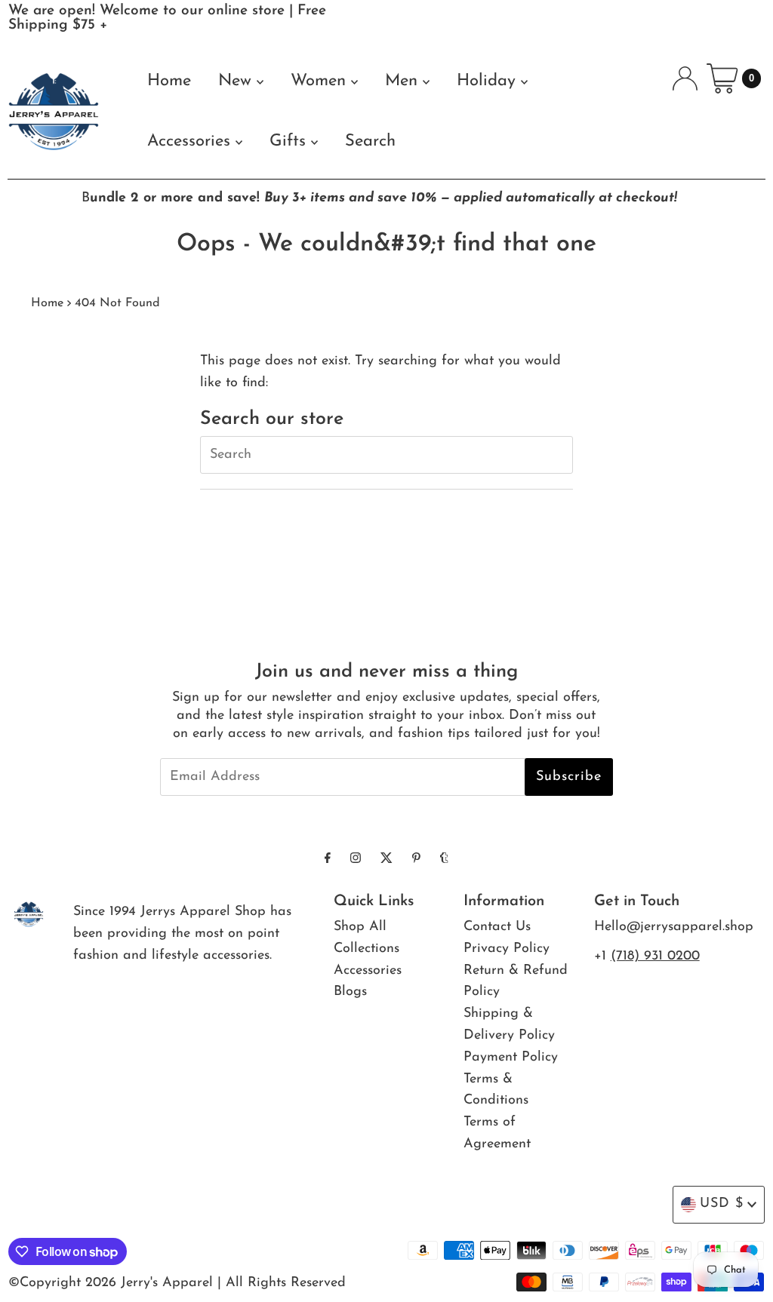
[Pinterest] (416, 860)
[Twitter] (386, 860)
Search (370, 141)
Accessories (191, 141)
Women (321, 81)
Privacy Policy (506, 949)
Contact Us (497, 927)
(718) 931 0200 (655, 956)
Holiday (489, 81)
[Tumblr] (444, 860)
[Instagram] (355, 860)
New (237, 81)
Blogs (350, 992)
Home (169, 81)
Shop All (360, 927)
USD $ (722, 1204)
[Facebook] (328, 860)
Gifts (290, 141)
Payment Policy (510, 1057)
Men (404, 81)
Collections (366, 949)
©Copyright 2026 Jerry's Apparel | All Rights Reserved (177, 1283)
